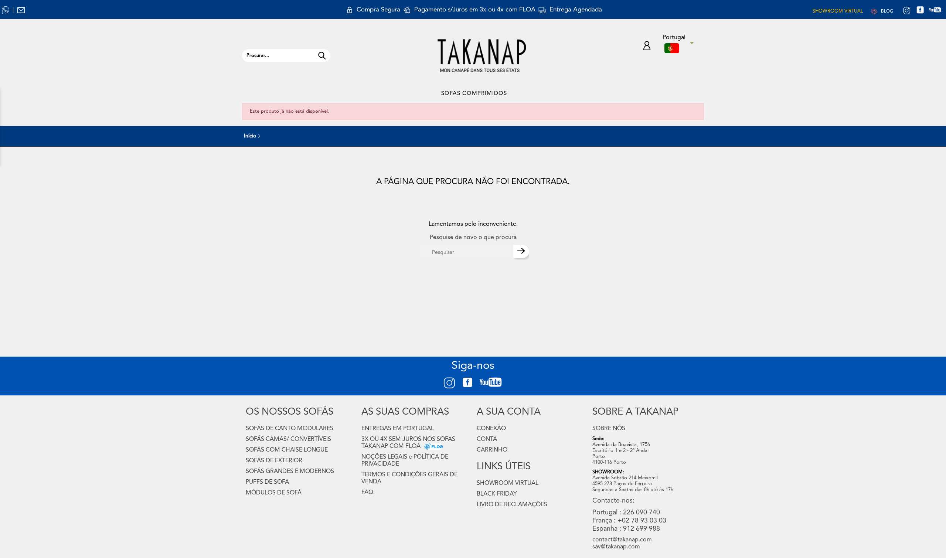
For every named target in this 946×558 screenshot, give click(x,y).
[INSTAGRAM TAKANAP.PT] (906, 11)
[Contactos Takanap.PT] (21, 10)
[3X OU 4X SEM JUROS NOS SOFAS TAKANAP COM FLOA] (432, 446)
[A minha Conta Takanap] (646, 46)
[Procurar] (321, 55)
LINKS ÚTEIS (504, 467)
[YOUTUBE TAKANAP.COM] (938, 11)
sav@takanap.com (616, 547)
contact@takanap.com (622, 540)
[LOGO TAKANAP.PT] (482, 55)
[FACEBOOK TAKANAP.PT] (922, 11)
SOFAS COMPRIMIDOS (474, 93)
